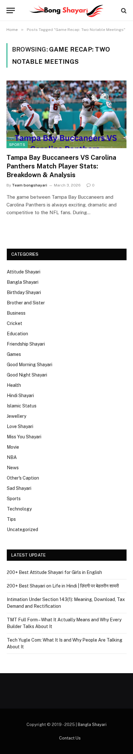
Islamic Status (21, 405)
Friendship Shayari (26, 344)
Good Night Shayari (27, 374)
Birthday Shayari (24, 292)
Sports (17, 145)
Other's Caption (23, 478)
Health (14, 385)
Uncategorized (22, 529)
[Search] (123, 10)
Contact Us (70, 738)
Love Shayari (20, 426)
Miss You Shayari (24, 436)
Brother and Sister (26, 302)
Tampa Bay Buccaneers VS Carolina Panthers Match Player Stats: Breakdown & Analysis (61, 166)
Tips (11, 519)
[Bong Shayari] (66, 10)
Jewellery (16, 416)
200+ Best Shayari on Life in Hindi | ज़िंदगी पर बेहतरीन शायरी (63, 585)
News (13, 467)
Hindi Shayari (20, 395)
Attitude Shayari (23, 271)
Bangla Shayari (22, 282)
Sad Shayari (19, 488)
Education (17, 333)
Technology (19, 508)
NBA (12, 457)
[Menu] (10, 10)
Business (16, 313)
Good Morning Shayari (29, 364)
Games (14, 354)
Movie (13, 447)
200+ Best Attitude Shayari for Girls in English (54, 572)
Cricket (14, 323)
